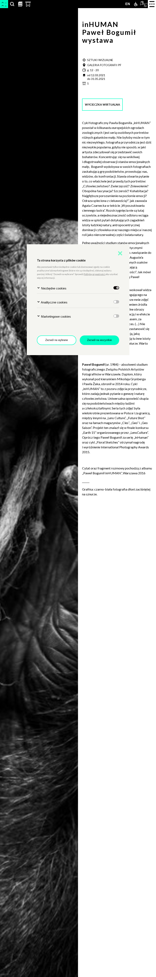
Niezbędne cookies (53, 288)
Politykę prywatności (94, 274)
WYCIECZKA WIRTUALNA (102, 104)
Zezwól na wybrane (56, 340)
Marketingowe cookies (55, 316)
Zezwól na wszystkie (99, 340)
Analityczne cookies (53, 302)
